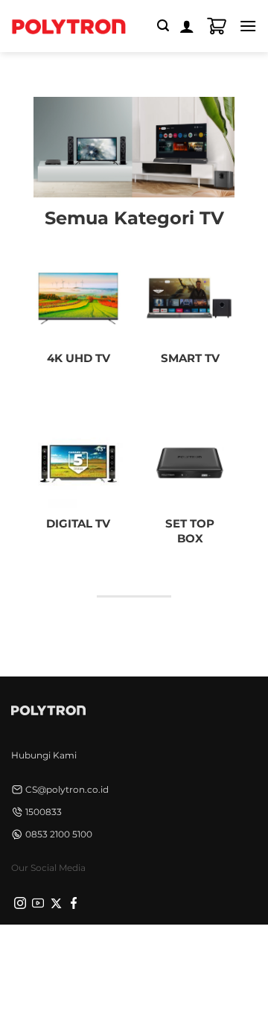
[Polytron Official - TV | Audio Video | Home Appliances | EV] (68, 26)
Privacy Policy (83, 946)
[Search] (163, 25)
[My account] (186, 26)
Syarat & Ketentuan (173, 946)
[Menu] (248, 25)
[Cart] (217, 26)
